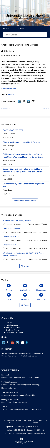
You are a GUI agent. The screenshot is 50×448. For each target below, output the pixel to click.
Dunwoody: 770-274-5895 (16, 433)
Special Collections (9, 392)
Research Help (19, 377)
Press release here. (9, 88)
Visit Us (9, 323)
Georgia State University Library (25, 19)
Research (5, 375)
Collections (5, 395)
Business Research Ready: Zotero (17, 221)
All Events (25, 266)
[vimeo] (27, 343)
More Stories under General (25, 201)
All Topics (25, 305)
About (4, 407)
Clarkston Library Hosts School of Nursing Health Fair (23, 185)
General (11, 94)
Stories (20, 29)
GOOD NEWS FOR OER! (13, 130)
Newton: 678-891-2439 (36, 433)
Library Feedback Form (14, 332)
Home (6, 29)
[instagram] (22, 344)
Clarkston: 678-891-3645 (16, 430)
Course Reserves (33, 377)
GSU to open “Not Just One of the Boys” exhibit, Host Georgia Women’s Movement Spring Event (23, 155)
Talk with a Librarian (13, 328)
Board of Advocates (20, 402)
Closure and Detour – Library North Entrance (21, 142)
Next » (46, 108)
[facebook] (20, 102)
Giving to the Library (10, 399)
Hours (41, 409)
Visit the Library (7, 409)
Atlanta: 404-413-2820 (35, 427)
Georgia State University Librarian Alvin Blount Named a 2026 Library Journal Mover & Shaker (22, 170)
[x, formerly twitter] (24, 102)
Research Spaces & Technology (28, 385)
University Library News (25, 15)
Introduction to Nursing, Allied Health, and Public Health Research (23, 254)
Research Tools (7, 377)
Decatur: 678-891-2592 (35, 430)
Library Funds (6, 402)
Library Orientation (11, 237)
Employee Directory (13, 330)
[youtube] (12, 344)
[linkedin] (17, 344)
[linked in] (28, 102)
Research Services (8, 385)
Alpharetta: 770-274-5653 (15, 427)
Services (14, 395)
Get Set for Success (11, 229)
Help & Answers (12, 325)
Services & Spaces (9, 382)
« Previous (5, 108)
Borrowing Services (9, 388)
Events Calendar (31, 409)
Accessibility (19, 409)
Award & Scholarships (27, 395)
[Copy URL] (33, 101)
